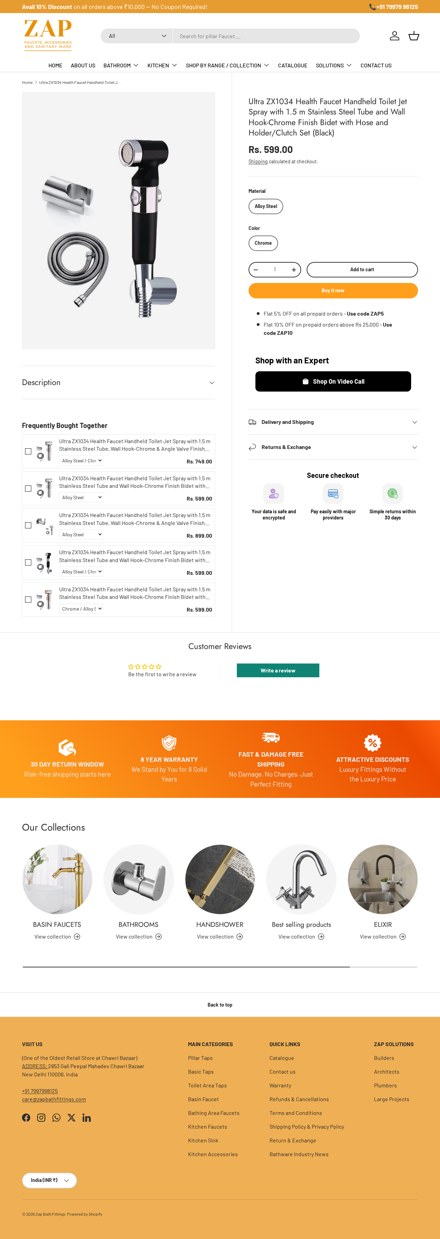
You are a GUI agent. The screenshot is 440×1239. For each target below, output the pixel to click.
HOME (55, 65)
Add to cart (362, 270)
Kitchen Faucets (207, 1126)
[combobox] (230, 36)
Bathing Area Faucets (214, 1112)
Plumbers (385, 1085)
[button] (413, 35)
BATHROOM (117, 65)
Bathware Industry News (299, 1154)
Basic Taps (201, 1071)
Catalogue (282, 1057)
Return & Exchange (293, 1140)
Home (27, 82)
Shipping (258, 162)
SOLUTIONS (330, 65)
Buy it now (333, 291)
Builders (384, 1057)
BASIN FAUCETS (57, 924)
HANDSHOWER (219, 924)
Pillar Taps (200, 1057)
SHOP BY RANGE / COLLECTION (223, 65)
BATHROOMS (138, 924)
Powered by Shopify (84, 1213)
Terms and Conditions (296, 1112)
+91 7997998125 (40, 1090)
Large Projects (391, 1099)
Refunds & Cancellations (299, 1099)
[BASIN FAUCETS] (57, 879)
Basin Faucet (203, 1099)
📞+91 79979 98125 (393, 6)
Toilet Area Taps (207, 1085)
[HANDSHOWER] (220, 879)
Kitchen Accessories (213, 1154)
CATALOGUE (293, 65)
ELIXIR (383, 924)
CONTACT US (376, 65)
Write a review (278, 670)
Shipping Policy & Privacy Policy (307, 1126)
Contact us (283, 1071)
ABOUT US (83, 65)
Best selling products (301, 924)
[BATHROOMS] (139, 879)
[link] (45, 451)
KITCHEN (158, 65)
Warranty (280, 1085)
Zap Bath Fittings (50, 1213)
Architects (386, 1071)
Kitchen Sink (203, 1140)
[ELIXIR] (383, 879)
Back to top (220, 1005)
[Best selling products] (301, 879)
